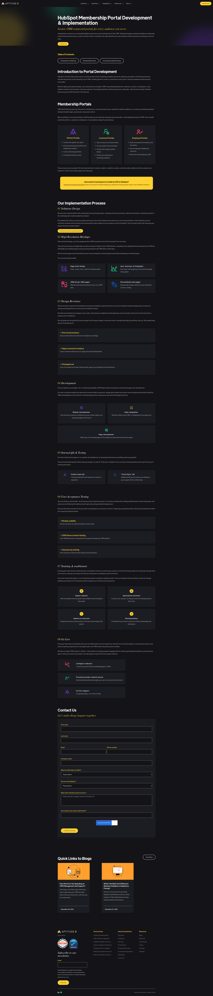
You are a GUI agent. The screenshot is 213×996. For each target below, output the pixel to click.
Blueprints (142, 938)
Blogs (141, 935)
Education (121, 935)
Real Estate (121, 955)
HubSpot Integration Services (102, 942)
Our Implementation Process (112, 61)
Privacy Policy (65, 977)
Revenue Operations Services (102, 955)
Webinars (142, 951)
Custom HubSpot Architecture (102, 945)
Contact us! (63, 44)
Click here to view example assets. (70, 231)
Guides (141, 945)
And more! (121, 958)
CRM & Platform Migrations (101, 938)
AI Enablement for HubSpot (101, 948)
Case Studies (143, 942)
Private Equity (122, 945)
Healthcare (121, 938)
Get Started (206, 3)
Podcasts (142, 948)
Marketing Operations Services (102, 951)
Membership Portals (89, 61)
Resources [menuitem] (118, 3)
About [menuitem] (128, 3)
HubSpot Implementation (101, 935)
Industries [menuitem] (94, 3)
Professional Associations (125, 951)
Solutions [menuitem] (84, 3)
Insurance (121, 942)
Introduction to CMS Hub (68, 61)
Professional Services (124, 948)
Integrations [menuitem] (106, 3)
